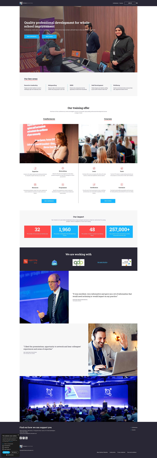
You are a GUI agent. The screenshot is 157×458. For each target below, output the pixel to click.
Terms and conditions (131, 452)
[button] (10, 455)
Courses (121, 3)
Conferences (115, 3)
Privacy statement (121, 452)
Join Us (130, 3)
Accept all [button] (6, 452)
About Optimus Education (102, 452)
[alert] (10, 445)
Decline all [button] (14, 452)
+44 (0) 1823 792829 (24, 432)
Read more (11, 441)
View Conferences (31, 36)
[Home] (26, 3)
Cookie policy (112, 452)
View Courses (49, 36)
